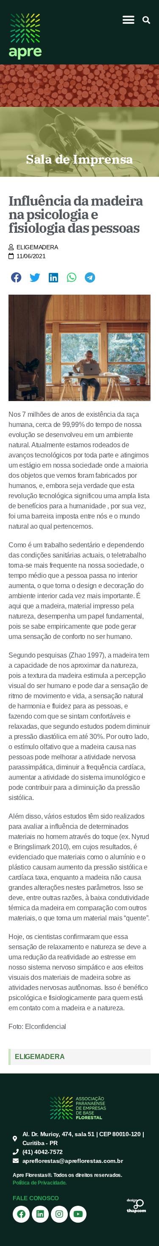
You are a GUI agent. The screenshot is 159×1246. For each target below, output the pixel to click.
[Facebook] (21, 1214)
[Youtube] (78, 1214)
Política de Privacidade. (40, 1183)
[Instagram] (59, 1214)
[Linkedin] (40, 1214)
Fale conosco (36, 1198)
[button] (128, 19)
